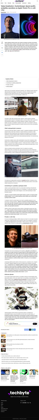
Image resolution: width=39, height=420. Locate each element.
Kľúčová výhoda (9, 86)
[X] (22, 403)
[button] (37, 1)
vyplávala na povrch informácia (20, 279)
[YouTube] (24, 403)
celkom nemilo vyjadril (17, 49)
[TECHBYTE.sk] (19, 1)
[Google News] (25, 403)
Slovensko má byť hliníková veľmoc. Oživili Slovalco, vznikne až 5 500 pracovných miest (16, 363)
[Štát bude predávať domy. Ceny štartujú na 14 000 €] (3, 345)
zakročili (24, 180)
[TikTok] (28, 403)
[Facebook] (20, 403)
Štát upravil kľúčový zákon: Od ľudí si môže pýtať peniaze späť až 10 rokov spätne (19, 348)
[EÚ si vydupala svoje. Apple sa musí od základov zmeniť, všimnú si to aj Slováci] (5, 372)
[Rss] (30, 403)
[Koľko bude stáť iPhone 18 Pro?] (33, 372)
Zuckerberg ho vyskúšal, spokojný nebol (14, 82)
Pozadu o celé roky (10, 84)
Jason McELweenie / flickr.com (18, 248)
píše (11, 50)
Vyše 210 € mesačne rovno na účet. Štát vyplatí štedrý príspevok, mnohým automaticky (20, 339)
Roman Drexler (3, 12)
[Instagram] (27, 403)
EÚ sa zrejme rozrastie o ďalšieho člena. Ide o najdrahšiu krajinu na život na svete (15, 357)
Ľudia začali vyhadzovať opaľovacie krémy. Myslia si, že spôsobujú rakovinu (14, 359)
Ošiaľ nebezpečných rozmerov (12, 81)
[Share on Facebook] (2, 45)
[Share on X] (2, 48)
